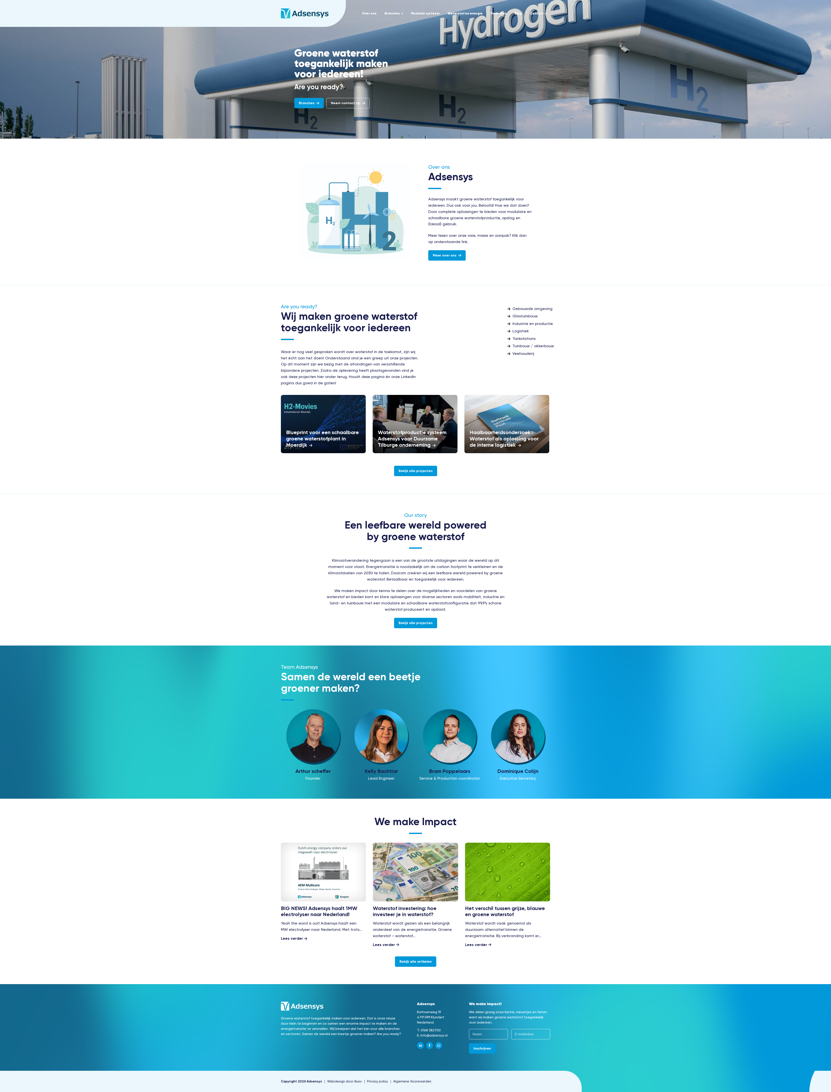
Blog (518, 13)
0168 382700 (431, 1030)
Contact (537, 13)
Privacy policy (377, 1081)
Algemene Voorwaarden (412, 1081)
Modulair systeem (425, 13)
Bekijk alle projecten (416, 471)
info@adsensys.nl (434, 1035)
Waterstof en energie (465, 13)
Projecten (499, 13)
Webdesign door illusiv (344, 1081)
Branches (392, 13)
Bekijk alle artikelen (415, 962)
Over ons (369, 13)
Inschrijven (482, 1048)
